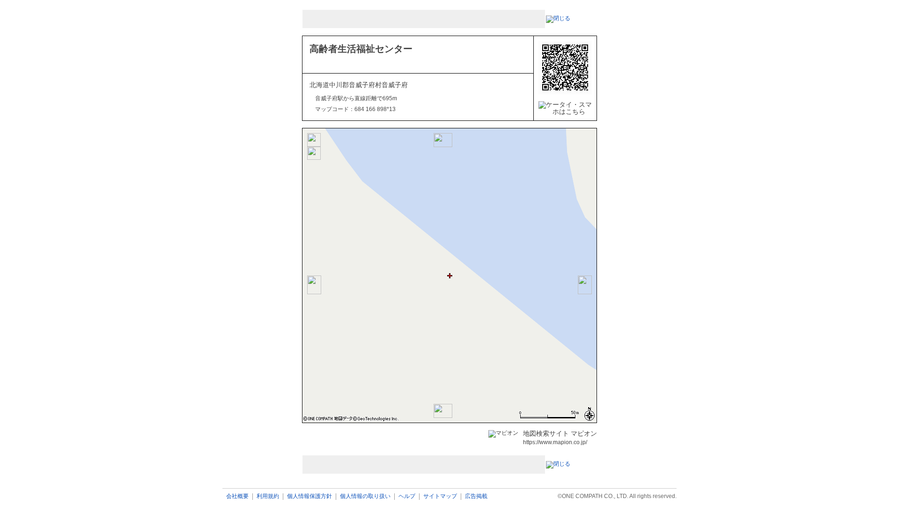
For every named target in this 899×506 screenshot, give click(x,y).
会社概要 (237, 496)
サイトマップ (440, 496)
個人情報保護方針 (309, 496)
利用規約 (268, 496)
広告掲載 (476, 496)
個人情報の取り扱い (365, 496)
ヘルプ (406, 496)
